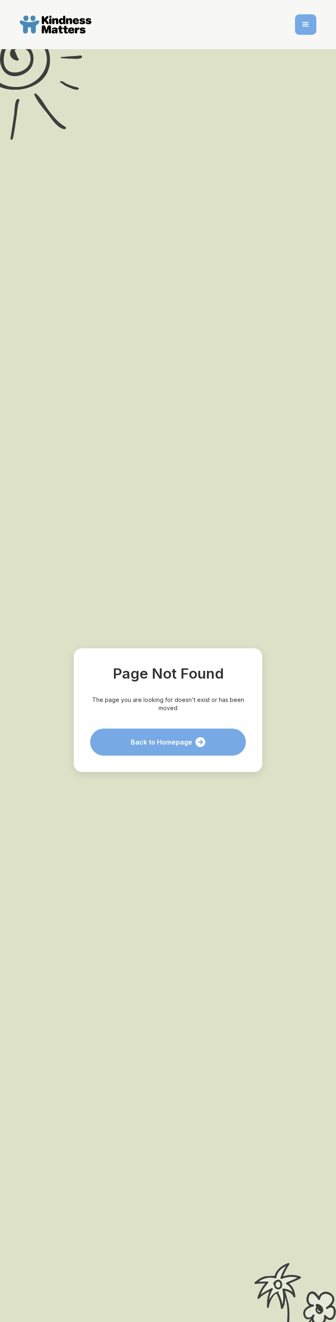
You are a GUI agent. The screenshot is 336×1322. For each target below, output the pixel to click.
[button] (305, 24)
